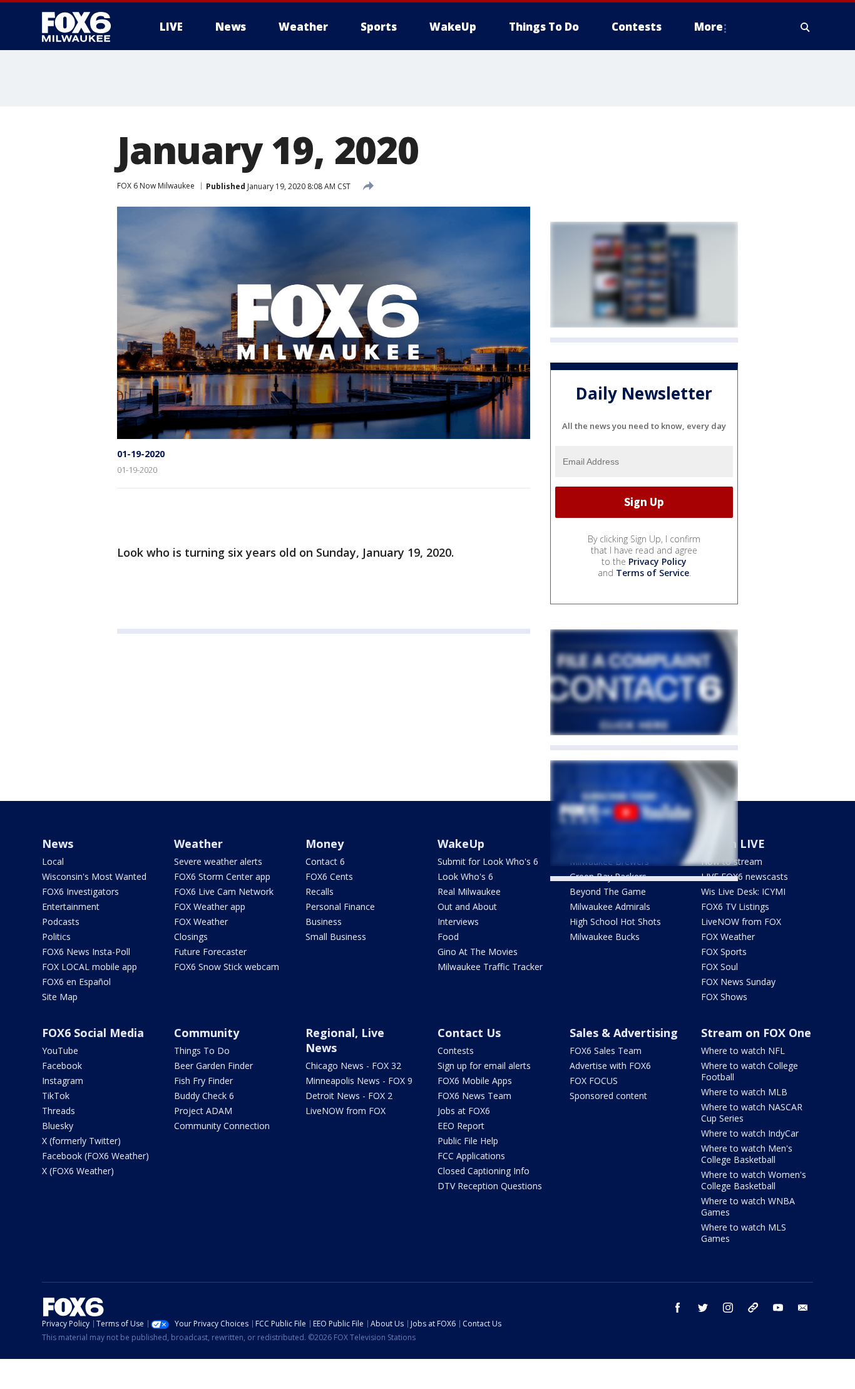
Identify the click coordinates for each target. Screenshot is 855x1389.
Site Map (60, 997)
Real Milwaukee (469, 891)
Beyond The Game (608, 891)
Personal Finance (340, 906)
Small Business (335, 936)
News (57, 843)
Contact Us (469, 1032)
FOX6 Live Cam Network (224, 891)
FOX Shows (724, 997)
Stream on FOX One (756, 1032)
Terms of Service (652, 573)
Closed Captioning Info (484, 1171)
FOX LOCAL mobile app (89, 967)
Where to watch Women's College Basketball (753, 1180)
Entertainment (71, 906)
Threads (58, 1111)
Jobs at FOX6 (464, 1111)
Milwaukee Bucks (605, 936)
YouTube (60, 1050)
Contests (456, 1050)
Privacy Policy (657, 561)
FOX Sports (724, 952)
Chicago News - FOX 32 (353, 1065)
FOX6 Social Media (93, 1032)
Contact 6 (325, 861)
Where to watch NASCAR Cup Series (751, 1112)
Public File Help (468, 1141)
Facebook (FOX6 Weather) (95, 1156)
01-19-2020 (141, 454)
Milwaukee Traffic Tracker (490, 967)
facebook (678, 1308)
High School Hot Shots (615, 921)
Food (448, 936)
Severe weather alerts (218, 861)
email (803, 1308)
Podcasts (60, 921)
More (708, 26)
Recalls (319, 891)
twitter (703, 1308)
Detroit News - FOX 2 (348, 1096)
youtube (778, 1308)
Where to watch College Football (749, 1071)
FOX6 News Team (474, 1096)
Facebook (62, 1065)
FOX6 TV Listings (735, 906)
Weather (198, 843)
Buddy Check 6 (204, 1096)
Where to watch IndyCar (750, 1133)
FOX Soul (719, 967)
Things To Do (202, 1050)
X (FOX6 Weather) (78, 1171)
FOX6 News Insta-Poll (86, 952)
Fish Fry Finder (203, 1081)
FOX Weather (201, 921)
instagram (728, 1308)
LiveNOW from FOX (741, 921)
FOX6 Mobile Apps (475, 1081)
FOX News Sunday (738, 982)
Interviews (458, 921)
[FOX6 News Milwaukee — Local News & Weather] (83, 27)
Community (206, 1032)
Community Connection (222, 1126)
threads (753, 1308)
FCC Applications (471, 1156)
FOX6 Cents (329, 876)
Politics (56, 936)
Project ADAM (203, 1111)
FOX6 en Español (76, 982)
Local (53, 861)
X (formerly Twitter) (81, 1141)
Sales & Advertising (624, 1032)
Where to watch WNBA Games (748, 1206)
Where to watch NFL (743, 1050)
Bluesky (57, 1126)
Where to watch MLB (744, 1092)
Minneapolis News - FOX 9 (358, 1081)
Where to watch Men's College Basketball (746, 1153)
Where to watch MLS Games (743, 1232)
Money (324, 843)
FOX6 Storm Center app (222, 876)
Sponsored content (608, 1096)
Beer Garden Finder (213, 1065)
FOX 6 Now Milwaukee (156, 185)
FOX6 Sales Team (606, 1050)
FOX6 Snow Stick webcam (226, 967)
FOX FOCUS (594, 1081)
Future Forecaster (210, 952)
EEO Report (461, 1126)
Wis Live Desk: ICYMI (743, 891)
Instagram (62, 1081)
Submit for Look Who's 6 (488, 861)
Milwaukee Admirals (610, 906)
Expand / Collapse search (805, 27)
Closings (191, 936)
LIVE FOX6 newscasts (744, 876)
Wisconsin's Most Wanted (94, 876)
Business (323, 921)
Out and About (467, 906)
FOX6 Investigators (80, 891)
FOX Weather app (209, 906)
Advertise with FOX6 (610, 1065)
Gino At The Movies (478, 952)
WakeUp (461, 843)
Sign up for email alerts (484, 1065)
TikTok (55, 1096)
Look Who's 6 (465, 876)
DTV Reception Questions (490, 1186)
